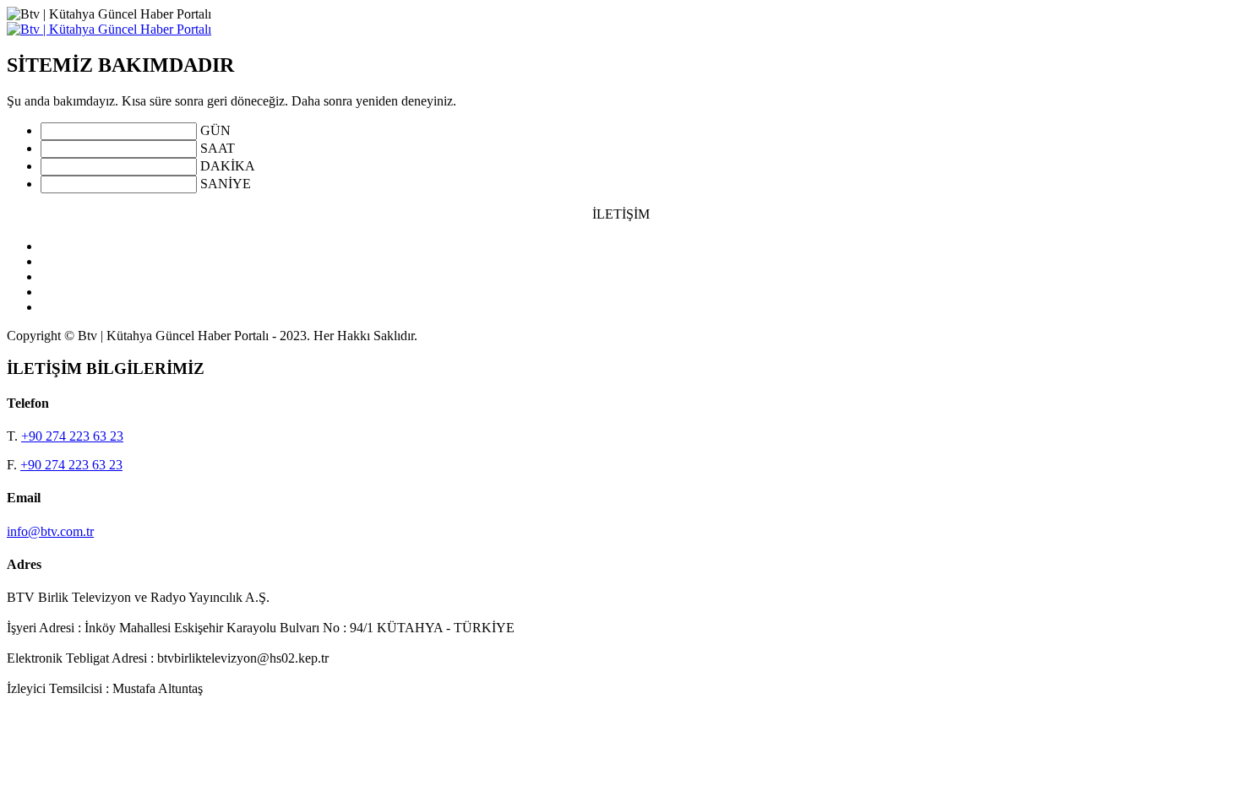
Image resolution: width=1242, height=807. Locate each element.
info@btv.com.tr (50, 531)
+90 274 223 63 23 (72, 436)
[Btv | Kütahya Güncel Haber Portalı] (109, 29)
